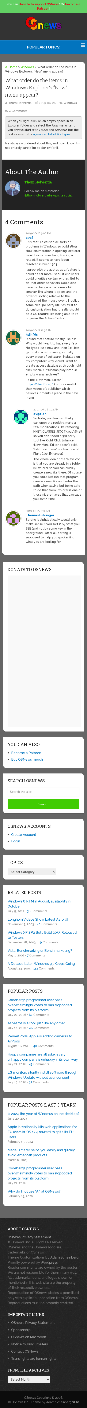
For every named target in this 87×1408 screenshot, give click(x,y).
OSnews (30, 1397)
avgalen (39, 414)
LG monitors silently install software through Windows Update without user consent (42, 1075)
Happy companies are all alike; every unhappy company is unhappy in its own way (43, 1056)
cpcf (29, 237)
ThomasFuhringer (40, 515)
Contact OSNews (24, 1351)
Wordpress (49, 1262)
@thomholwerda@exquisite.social (48, 195)
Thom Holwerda (19, 103)
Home (12, 67)
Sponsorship (21, 1330)
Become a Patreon (26, 753)
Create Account (23, 835)
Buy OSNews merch (27, 759)
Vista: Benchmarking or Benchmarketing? (40, 951)
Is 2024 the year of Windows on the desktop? (43, 1114)
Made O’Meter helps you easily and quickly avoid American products (41, 1152)
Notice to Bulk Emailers (29, 1344)
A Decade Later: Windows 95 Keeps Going (41, 964)
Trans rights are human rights (33, 1359)
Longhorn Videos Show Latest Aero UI (38, 919)
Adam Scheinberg (64, 1257)
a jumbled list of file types (52, 134)
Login (15, 841)
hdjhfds (32, 334)
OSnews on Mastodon (28, 1337)
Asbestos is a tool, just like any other (36, 1023)
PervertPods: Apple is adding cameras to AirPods (40, 1038)
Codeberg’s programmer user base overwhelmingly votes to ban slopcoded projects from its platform (40, 1005)
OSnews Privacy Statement (29, 1237)
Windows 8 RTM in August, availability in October (39, 903)
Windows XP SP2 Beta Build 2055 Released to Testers (42, 935)
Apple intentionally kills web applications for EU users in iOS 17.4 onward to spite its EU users (42, 1132)
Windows (27, 67)
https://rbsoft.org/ (39, 384)
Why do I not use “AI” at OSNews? (34, 1191)
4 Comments (18, 111)
